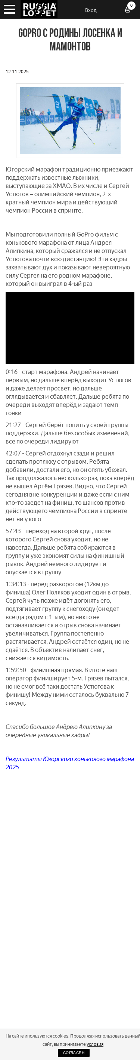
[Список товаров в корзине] (130, 10)
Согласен (73, 1053)
